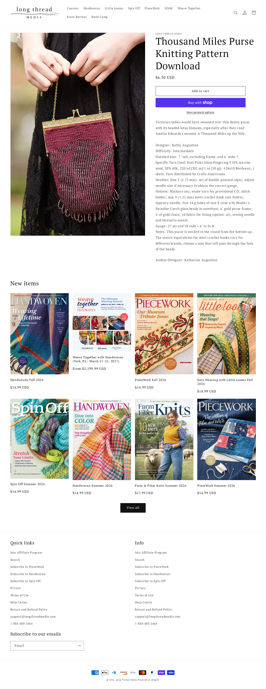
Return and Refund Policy (29, 609)
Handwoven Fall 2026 (27, 380)
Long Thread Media (126, 679)
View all (133, 508)
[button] (235, 12)
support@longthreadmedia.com (33, 616)
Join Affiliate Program (26, 552)
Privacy (15, 588)
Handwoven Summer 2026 (93, 485)
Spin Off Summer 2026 (27, 484)
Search (15, 560)
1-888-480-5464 (21, 623)
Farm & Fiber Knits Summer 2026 (161, 485)
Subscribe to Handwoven (28, 574)
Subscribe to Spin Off (25, 581)
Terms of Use (19, 595)
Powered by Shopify (148, 679)
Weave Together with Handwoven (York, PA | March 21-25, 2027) (98, 359)
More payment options (200, 112)
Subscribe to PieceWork (27, 567)
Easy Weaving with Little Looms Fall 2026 (225, 382)
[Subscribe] (79, 646)
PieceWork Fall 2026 (150, 380)
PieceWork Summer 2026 (216, 485)
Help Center (19, 602)
